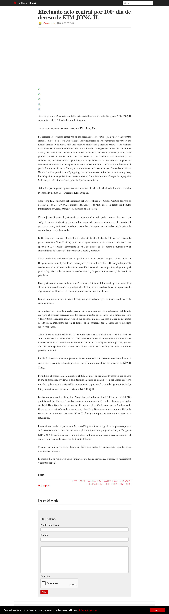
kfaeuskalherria (29, 3)
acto (82, 481)
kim (121, 484)
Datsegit (43, 485)
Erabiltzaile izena (49, 525)
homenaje (92, 484)
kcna (114, 484)
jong (107, 484)
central (92, 481)
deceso (107, 481)
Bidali (44, 592)
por (128, 484)
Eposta (44, 535)
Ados (157, 610)
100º (75, 481)
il (101, 484)
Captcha (45, 576)
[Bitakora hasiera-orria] (14, 3)
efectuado (125, 481)
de (100, 481)
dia (115, 481)
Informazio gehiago (88, 610)
